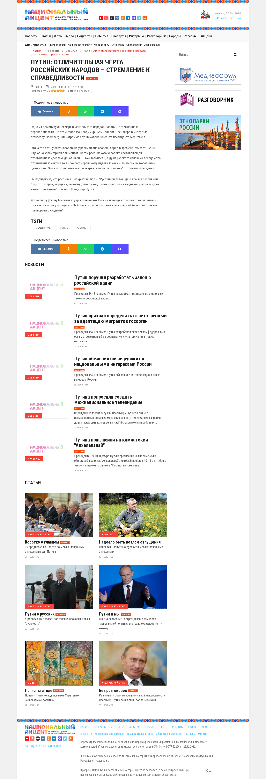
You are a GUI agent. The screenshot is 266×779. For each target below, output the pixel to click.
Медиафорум (101, 45)
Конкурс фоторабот (80, 45)
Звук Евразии (152, 45)
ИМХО (31, 682)
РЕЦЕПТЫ (177, 726)
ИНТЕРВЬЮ (117, 726)
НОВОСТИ (206, 726)
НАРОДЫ (85, 726)
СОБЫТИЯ (134, 726)
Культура (34, 458)
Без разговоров (113, 690)
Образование (134, 45)
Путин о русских (40, 614)
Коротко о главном (42, 542)
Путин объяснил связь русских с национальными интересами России (113, 361)
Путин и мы (109, 614)
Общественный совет (168, 733)
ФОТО (163, 726)
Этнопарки (117, 45)
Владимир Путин (43, 228)
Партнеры (189, 733)
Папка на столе (38, 690)
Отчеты (202, 733)
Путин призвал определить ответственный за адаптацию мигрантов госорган (120, 318)
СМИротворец (57, 45)
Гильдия (206, 36)
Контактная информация (109, 733)
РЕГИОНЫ (100, 726)
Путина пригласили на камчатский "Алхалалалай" (111, 442)
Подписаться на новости (44, 746)
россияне (81, 228)
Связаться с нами (230, 18)
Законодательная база (140, 733)
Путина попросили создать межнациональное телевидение (108, 399)
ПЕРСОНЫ (150, 726)
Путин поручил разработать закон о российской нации (112, 280)
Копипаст (108, 534)
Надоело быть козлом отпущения (130, 542)
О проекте (86, 733)
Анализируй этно (39, 534)
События (33, 296)
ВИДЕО (192, 726)
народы (64, 228)
